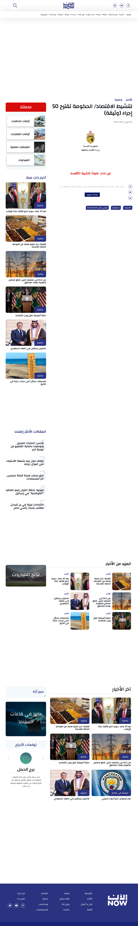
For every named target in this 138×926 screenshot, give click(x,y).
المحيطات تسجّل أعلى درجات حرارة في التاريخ (28, 382)
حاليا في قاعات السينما (26, 717)
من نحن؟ (21, 893)
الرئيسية (129, 14)
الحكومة (115, 208)
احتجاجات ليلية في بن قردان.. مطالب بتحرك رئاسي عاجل (27, 506)
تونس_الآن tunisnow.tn (97, 208)
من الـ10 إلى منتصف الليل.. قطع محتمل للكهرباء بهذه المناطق (27, 281)
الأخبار (122, 14)
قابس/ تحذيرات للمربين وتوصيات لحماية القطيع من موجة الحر (27, 446)
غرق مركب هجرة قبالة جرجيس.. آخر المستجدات (25, 477)
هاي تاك (82, 14)
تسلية (67, 14)
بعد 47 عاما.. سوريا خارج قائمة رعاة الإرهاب (26, 211)
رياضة (99, 14)
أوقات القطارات (20, 134)
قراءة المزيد (92, 195)
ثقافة (105, 14)
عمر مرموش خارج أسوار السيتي (116, 799)
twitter (10, 905)
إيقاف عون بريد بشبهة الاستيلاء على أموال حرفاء (25, 462)
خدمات (74, 14)
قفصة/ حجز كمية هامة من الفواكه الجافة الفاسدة (29, 245)
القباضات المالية (20, 147)
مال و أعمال (113, 14)
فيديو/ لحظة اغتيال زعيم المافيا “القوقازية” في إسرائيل (25, 492)
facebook (23, 905)
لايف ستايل (90, 14)
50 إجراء (128, 208)
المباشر (61, 14)
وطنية (118, 99)
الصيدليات (24, 160)
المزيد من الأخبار (118, 564)
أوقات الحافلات (20, 121)
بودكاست (53, 14)
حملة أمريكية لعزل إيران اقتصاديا (30, 315)
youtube (16, 905)
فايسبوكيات (43, 14)
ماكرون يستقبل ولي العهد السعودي (28, 348)
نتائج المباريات (26, 574)
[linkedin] (130, 199)
